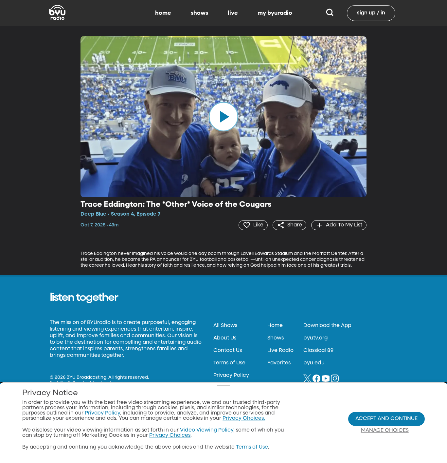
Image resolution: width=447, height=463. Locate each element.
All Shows (225, 325)
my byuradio (275, 13)
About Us (224, 338)
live (233, 13)
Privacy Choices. (244, 418)
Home (275, 325)
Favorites (279, 363)
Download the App (327, 325)
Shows (275, 338)
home (163, 13)
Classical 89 (318, 350)
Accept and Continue (386, 418)
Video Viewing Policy (206, 430)
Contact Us (227, 350)
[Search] (329, 13)
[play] (223, 116)
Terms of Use (229, 363)
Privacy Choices (169, 435)
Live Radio (280, 350)
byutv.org (315, 338)
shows (199, 13)
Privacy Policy (231, 375)
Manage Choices (385, 430)
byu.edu (314, 363)
